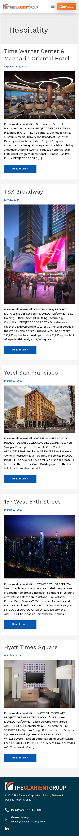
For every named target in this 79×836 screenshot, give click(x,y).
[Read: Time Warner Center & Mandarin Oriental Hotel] (39, 95)
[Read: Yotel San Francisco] (39, 409)
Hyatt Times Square (31, 647)
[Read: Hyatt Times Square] (39, 684)
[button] (53, 7)
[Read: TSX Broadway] (39, 254)
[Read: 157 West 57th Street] (39, 546)
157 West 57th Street (32, 501)
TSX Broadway (23, 191)
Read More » (20, 168)
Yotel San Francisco (31, 373)
